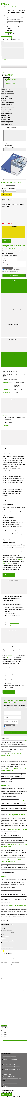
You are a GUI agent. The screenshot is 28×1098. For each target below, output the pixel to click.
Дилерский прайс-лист (8, 1057)
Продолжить (4, 1025)
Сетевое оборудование (11, 79)
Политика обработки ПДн (13, 271)
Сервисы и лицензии (10, 83)
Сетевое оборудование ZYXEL (7, 1089)
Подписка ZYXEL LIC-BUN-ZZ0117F (11, 1040)
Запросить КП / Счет (14, 339)
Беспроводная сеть (10, 78)
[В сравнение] (11, 138)
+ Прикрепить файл (7, 268)
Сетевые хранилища (10, 80)
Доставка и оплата (11, 14)
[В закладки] (11, 150)
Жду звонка (6, 194)
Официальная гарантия (13, 324)
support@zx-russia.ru (13, 625)
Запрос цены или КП (9, 574)
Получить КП (14, 275)
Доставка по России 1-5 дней (14, 310)
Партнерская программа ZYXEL (13, 22)
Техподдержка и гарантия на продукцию (16, 10)
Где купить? (9, 30)
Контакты (9, 28)
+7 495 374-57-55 (10, 34)
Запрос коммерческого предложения (15, 21)
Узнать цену (14, 226)
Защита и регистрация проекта (13, 19)
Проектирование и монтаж (12, 9)
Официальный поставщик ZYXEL (14, 26)
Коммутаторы (9, 75)
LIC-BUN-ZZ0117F (23, 1040)
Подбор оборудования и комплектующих (15, 12)
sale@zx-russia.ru (10, 35)
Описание (14, 280)
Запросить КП (8, 32)
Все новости (6, 738)
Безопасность (9, 82)
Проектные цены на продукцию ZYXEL (15, 18)
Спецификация (14, 295)
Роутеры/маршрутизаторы (11, 77)
